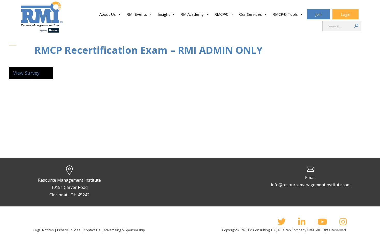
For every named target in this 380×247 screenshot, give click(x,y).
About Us (107, 14)
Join (318, 14)
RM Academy (192, 14)
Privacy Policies (68, 230)
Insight (164, 14)
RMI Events (136, 14)
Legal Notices (43, 230)
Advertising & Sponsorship (124, 230)
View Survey (26, 73)
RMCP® (221, 14)
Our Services (250, 14)
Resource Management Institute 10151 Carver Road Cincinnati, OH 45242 (69, 187)
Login (345, 14)
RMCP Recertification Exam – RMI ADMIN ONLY (148, 50)
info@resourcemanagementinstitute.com (311, 185)
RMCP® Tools (285, 14)
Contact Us (92, 230)
